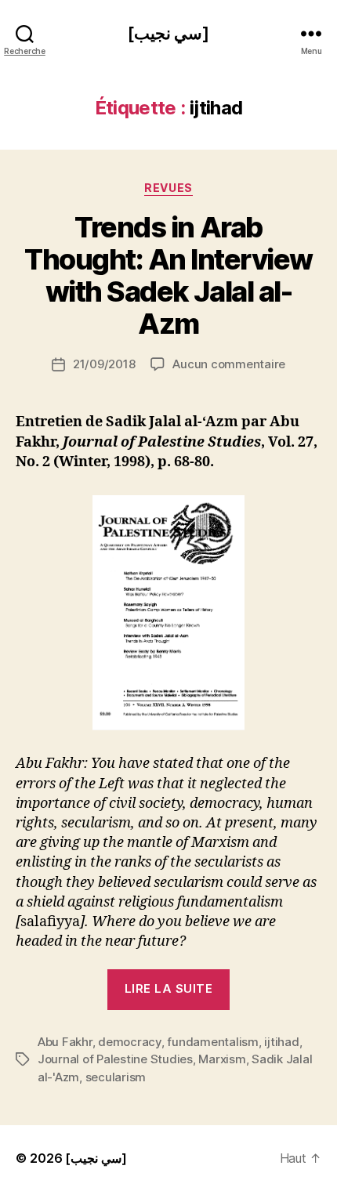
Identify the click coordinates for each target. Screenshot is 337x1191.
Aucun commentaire (228, 364)
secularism (115, 1077)
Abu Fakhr (65, 1041)
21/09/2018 (104, 364)
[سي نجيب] (168, 33)
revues (168, 187)
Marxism (221, 1059)
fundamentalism (212, 1041)
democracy (129, 1041)
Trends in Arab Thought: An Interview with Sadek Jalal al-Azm (168, 275)
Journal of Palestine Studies (115, 1059)
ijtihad (281, 1041)
